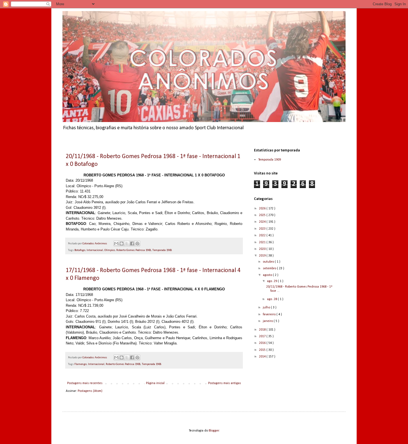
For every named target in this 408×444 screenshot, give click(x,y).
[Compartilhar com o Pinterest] (137, 243)
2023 (262, 228)
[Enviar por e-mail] (116, 243)
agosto (268, 275)
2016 (262, 343)
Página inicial (155, 383)
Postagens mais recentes (84, 383)
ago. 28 (272, 299)
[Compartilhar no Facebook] (132, 243)
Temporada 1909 (269, 159)
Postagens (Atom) (90, 391)
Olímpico (109, 250)
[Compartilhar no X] (127, 243)
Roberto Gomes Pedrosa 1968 (133, 250)
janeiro (268, 321)
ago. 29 (272, 281)
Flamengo (80, 364)
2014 (262, 356)
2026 (262, 208)
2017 (262, 336)
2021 (262, 242)
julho (267, 307)
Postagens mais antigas (224, 383)
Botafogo (79, 250)
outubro (269, 261)
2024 (262, 222)
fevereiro (269, 314)
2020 (262, 249)
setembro (270, 268)
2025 (262, 215)
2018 (262, 329)
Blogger (214, 430)
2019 (262, 255)
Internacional (95, 250)
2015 (262, 350)
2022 (262, 235)
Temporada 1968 (162, 250)
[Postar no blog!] (121, 243)
